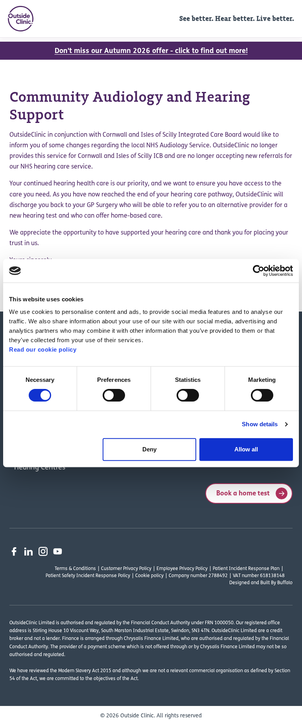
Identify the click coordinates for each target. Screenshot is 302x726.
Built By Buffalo (276, 583)
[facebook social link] (13, 551)
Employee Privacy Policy (182, 568)
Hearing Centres (39, 467)
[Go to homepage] (20, 18)
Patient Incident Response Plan (246, 568)
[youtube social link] (57, 551)
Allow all (246, 449)
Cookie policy (149, 576)
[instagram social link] (43, 551)
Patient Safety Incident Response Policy (88, 576)
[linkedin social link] (28, 551)
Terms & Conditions (75, 568)
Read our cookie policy (42, 349)
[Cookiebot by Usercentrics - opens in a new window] (258, 271)
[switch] (114, 395)
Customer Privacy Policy (126, 568)
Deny (149, 449)
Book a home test (243, 493)
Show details (260, 424)
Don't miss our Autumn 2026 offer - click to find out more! (151, 51)
